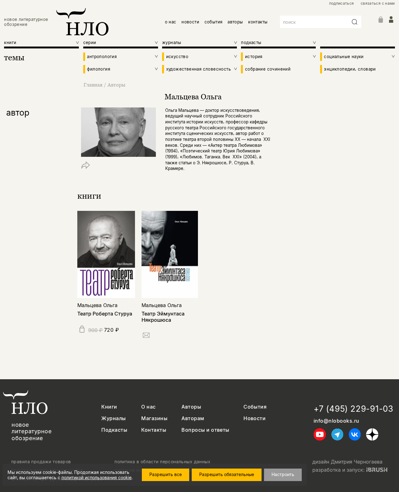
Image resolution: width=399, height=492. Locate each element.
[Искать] (355, 22)
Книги (109, 407)
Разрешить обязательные (226, 474)
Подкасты (114, 430)
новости (190, 21)
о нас (170, 21)
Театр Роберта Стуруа (104, 314)
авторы (235, 21)
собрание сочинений (268, 69)
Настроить (283, 474)
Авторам (192, 418)
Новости (254, 418)
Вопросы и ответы (205, 430)
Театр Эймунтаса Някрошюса (163, 317)
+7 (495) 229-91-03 (353, 409)
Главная (93, 84)
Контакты (153, 430)
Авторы (116, 84)
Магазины (154, 418)
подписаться (341, 3)
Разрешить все (165, 474)
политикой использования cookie (96, 477)
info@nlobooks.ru (336, 421)
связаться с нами (378, 3)
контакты (257, 21)
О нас (148, 407)
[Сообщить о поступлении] (146, 336)
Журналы (113, 418)
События (255, 407)
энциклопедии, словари (350, 69)
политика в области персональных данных (162, 461)
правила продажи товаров (41, 461)
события (213, 21)
